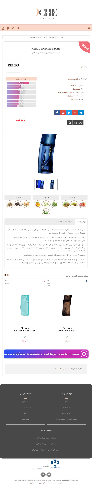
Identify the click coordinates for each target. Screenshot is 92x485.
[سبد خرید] (7, 28)
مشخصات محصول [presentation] (65, 221)
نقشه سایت (25, 419)
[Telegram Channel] (48, 474)
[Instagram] (43, 474)
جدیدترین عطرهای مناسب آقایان (46, 438)
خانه (66, 401)
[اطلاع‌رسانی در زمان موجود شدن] (69, 122)
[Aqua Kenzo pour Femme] (67, 305)
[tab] (81, 221)
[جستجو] (18, 28)
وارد (69, 369)
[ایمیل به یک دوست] (75, 122)
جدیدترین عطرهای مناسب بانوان (46, 444)
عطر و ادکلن (25, 401)
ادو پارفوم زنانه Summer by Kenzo (25, 329)
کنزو (82, 67)
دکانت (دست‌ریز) (25, 407)
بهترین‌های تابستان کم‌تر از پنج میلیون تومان (46, 449)
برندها (25, 413)
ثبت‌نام (58, 369)
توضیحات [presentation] (81, 221)
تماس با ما (66, 407)
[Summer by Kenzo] (25, 305)
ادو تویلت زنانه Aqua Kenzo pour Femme (67, 329)
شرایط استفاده (66, 413)
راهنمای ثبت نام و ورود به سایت (66, 419)
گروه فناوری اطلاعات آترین (37, 483)
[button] (63, 112)
